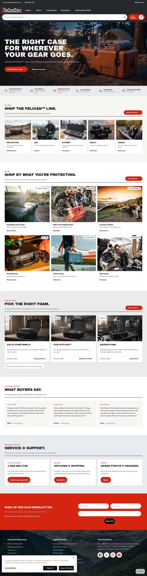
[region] (39, 564)
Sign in (106, 480)
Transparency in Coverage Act (65, 544)
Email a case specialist (19, 480)
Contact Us (12, 553)
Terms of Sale (58, 550)
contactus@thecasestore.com (12, 2)
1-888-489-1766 (29, 2)
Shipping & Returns (15, 547)
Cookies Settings (10, 568)
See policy (61, 480)
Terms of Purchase (60, 547)
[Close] (73, 557)
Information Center (15, 544)
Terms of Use (58, 553)
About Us (11, 550)
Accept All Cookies (66, 568)
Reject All (50, 568)
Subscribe (109, 521)
